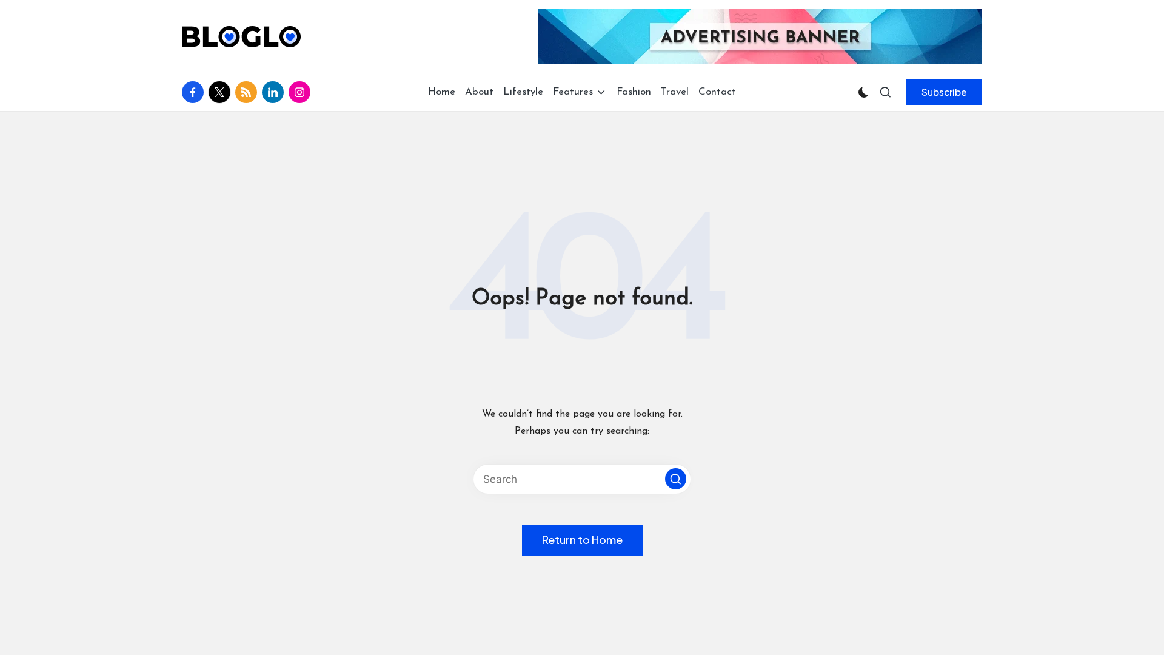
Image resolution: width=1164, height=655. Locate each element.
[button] (944, 92)
